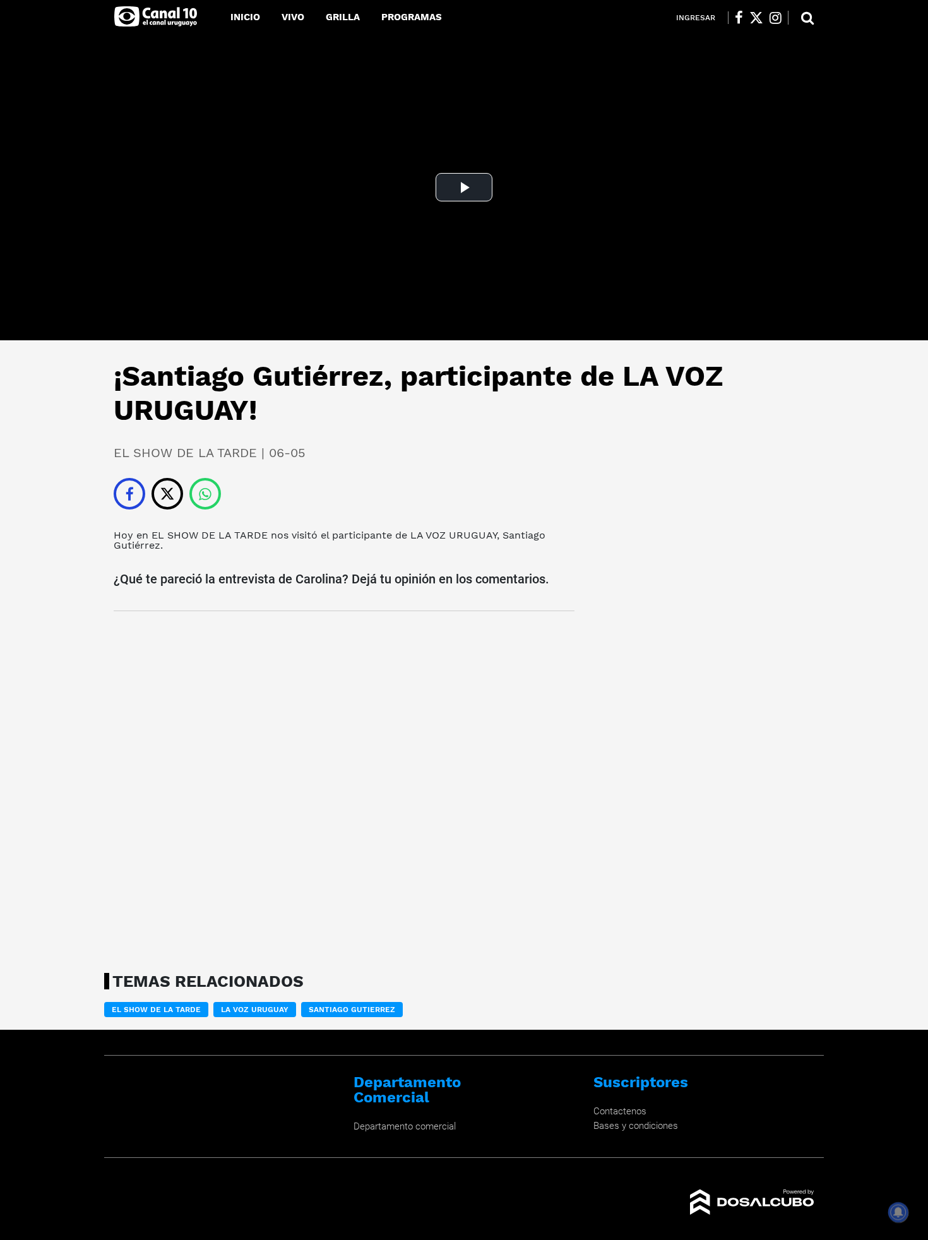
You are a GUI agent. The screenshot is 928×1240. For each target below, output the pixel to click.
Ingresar (695, 17)
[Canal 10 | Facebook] (739, 18)
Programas (411, 17)
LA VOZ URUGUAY (453, 535)
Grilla (343, 17)
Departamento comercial (405, 1126)
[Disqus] (344, 788)
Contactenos (619, 1111)
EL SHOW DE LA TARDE (210, 535)
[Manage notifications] (898, 1212)
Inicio (245, 17)
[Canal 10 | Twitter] (756, 18)
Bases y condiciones (635, 1125)
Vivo (293, 17)
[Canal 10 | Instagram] (775, 18)
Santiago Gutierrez (352, 1009)
